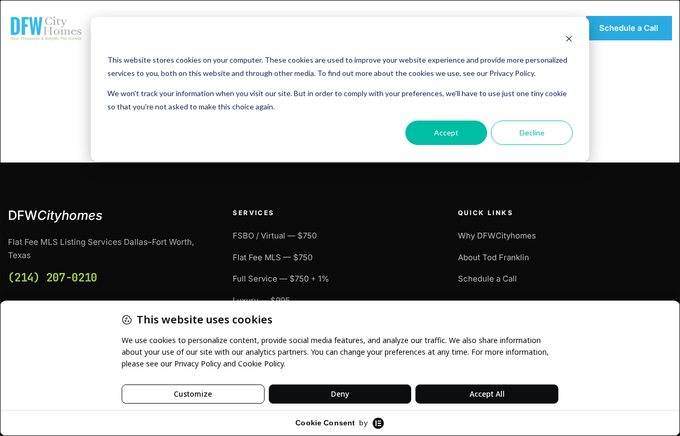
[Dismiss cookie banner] (569, 40)
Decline (532, 132)
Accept (446, 132)
